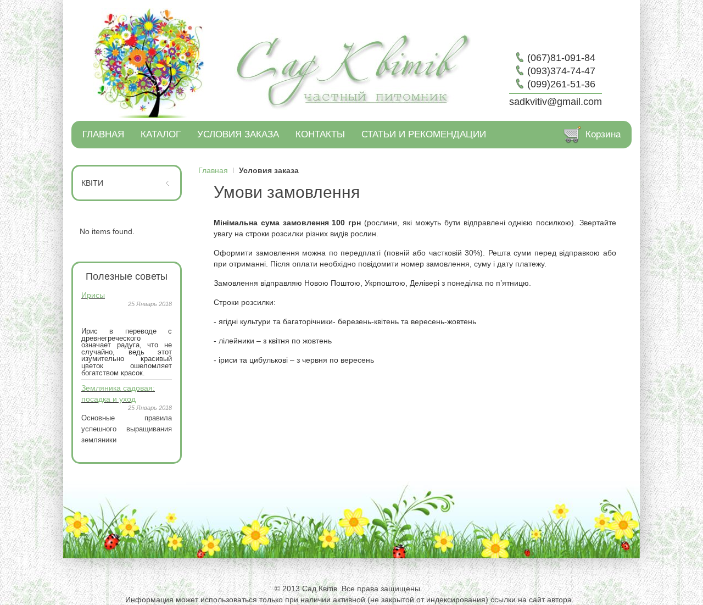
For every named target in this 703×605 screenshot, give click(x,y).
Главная (213, 170)
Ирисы (93, 295)
